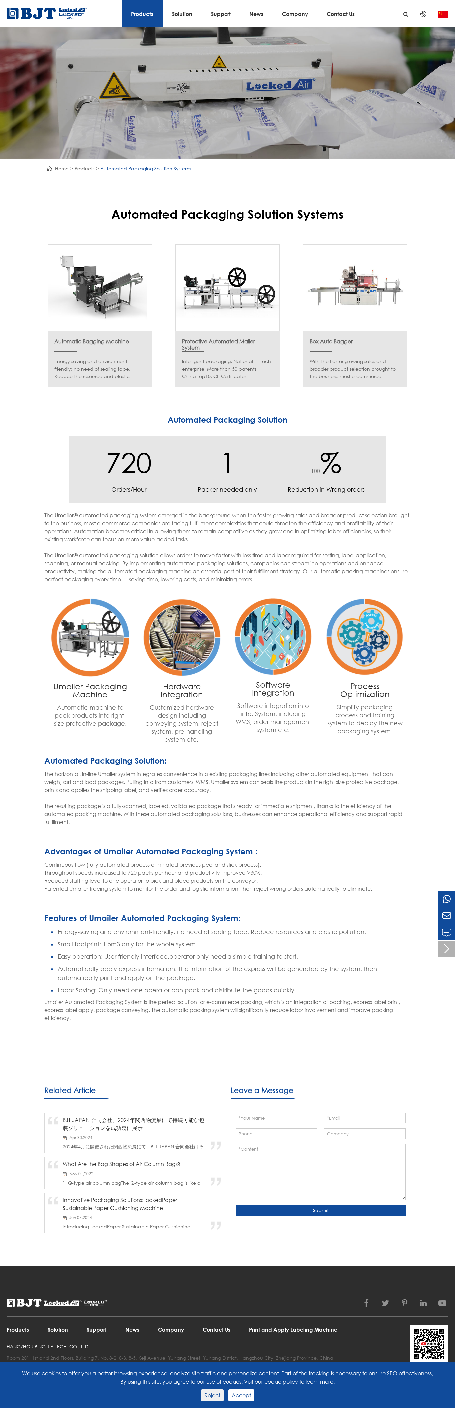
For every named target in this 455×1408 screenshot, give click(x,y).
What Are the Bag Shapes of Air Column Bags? (122, 1163)
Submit (321, 1210)
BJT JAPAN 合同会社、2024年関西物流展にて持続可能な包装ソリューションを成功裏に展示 (133, 1123)
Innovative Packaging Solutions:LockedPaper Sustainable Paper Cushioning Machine (120, 1203)
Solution (182, 14)
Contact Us (341, 14)
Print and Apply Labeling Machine (293, 1329)
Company (295, 14)
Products (142, 14)
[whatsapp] (446, 899)
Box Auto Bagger (331, 341)
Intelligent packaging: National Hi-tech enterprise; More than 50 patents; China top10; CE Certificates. (226, 368)
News (256, 14)
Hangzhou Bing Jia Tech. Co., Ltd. (48, 1346)
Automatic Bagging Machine (91, 341)
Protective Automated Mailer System (218, 341)
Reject (212, 1395)
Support (221, 14)
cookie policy (281, 1381)
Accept (241, 1395)
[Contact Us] (446, 932)
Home (62, 168)
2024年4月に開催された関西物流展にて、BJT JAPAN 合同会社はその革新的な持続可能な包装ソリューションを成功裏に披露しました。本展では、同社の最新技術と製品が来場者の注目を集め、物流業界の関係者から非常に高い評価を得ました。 (133, 1146)
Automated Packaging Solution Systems (145, 168)
